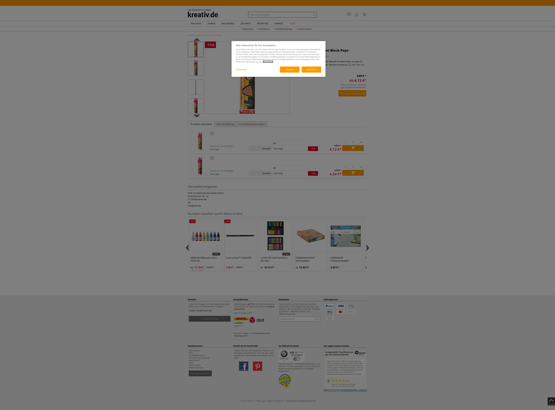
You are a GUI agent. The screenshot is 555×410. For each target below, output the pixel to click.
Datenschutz (268, 62)
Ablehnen (290, 69)
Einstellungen (241, 69)
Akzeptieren (311, 69)
